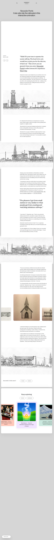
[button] (26, 35)
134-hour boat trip (37, 193)
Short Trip (23, 71)
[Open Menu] (36, 3)
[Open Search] (17, 3)
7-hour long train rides (38, 191)
